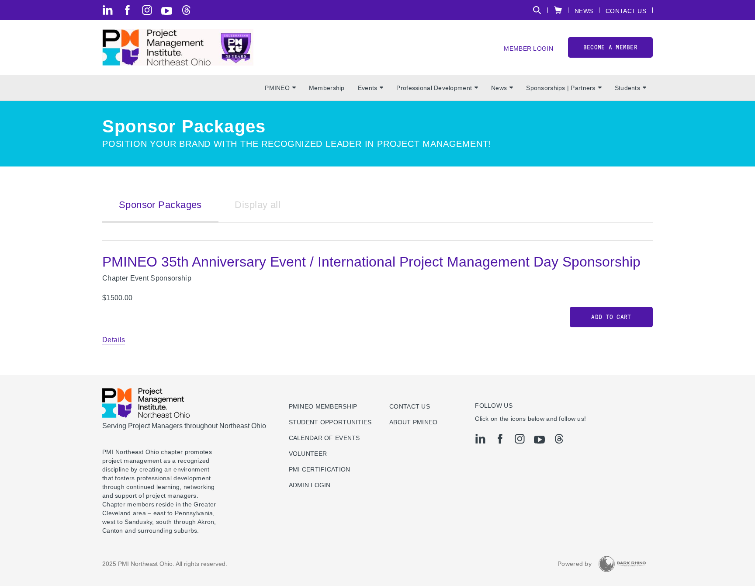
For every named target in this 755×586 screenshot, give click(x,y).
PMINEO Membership (323, 406)
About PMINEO (413, 422)
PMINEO (277, 87)
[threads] (186, 10)
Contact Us (626, 10)
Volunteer (308, 453)
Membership (327, 87)
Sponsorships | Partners (560, 87)
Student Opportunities (330, 422)
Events (368, 87)
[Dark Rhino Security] (622, 564)
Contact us (409, 406)
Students (627, 87)
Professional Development (434, 87)
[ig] (147, 10)
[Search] (536, 10)
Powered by (575, 563)
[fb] (127, 10)
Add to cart (611, 317)
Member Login (528, 48)
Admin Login (310, 485)
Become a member (610, 47)
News (584, 10)
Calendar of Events (324, 437)
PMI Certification (319, 469)
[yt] (166, 11)
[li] (107, 10)
